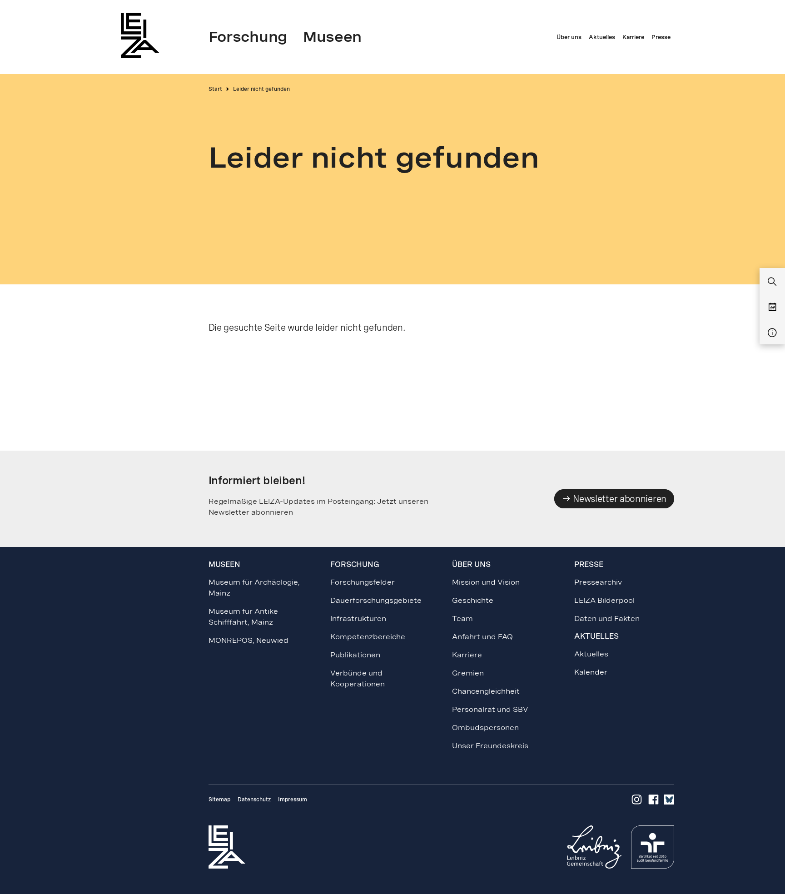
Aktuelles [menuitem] (602, 37)
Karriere (467, 655)
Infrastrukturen (358, 618)
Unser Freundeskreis (490, 745)
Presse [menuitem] (661, 37)
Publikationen (355, 655)
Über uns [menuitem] (568, 37)
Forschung (354, 564)
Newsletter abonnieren (618, 498)
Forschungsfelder (362, 582)
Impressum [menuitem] (292, 799)
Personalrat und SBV (490, 709)
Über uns (471, 564)
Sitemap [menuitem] (219, 799)
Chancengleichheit (486, 691)
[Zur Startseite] (142, 35)
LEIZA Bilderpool (604, 600)
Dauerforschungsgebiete (376, 600)
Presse (588, 564)
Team (462, 618)
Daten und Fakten (607, 618)
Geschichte (472, 600)
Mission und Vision (486, 582)
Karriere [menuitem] (633, 37)
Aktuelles (591, 654)
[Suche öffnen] (772, 282)
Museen (224, 564)
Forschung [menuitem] (248, 36)
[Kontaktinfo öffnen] (772, 333)
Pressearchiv (598, 582)
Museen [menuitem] (332, 36)
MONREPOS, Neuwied (248, 640)
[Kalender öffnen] (772, 307)
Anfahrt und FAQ (482, 636)
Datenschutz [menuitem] (254, 799)
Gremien (468, 673)
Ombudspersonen (485, 727)
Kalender (590, 672)
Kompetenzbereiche (367, 636)
